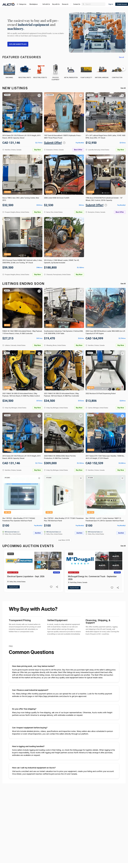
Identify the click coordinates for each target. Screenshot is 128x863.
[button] (39, 95)
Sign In (110, 4)
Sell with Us (46, 4)
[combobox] (95, 4)
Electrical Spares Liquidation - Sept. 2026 (25, 576)
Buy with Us (56, 4)
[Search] (83, 4)
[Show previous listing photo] (5, 112)
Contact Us (76, 4)
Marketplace (34, 4)
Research (65, 4)
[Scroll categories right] (123, 68)
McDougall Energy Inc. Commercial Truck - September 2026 (92, 577)
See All (123, 88)
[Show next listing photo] (39, 112)
